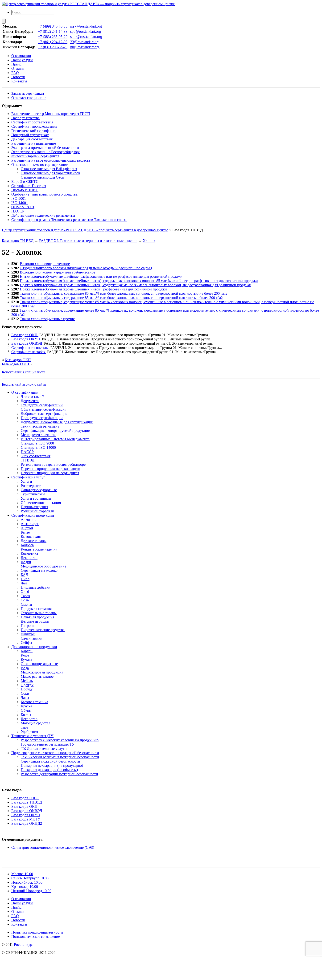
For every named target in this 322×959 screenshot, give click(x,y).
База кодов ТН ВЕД (17, 241)
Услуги (26, 481)
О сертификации (24, 392)
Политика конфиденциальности (37, 932)
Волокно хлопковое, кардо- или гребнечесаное (57, 272)
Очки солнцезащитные (39, 664)
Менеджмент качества (38, 435)
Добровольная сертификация (44, 414)
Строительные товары (39, 613)
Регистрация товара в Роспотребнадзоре (53, 464)
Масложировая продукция (42, 672)
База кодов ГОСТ (16, 364)
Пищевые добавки (35, 587)
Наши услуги (22, 60)
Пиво (25, 579)
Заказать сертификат (27, 93)
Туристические (33, 494)
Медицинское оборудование (43, 566)
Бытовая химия (33, 537)
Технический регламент (40, 426)
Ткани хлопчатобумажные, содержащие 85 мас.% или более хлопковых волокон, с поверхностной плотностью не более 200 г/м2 (123, 293)
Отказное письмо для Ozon (42, 177)
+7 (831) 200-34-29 (52, 47)
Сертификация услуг (28, 477)
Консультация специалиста (23, 372)
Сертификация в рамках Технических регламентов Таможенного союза (69, 220)
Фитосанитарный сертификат (35, 156)
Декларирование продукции (34, 647)
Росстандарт (23, 945)
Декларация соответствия (32, 139)
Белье (25, 532)
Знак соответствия (35, 456)
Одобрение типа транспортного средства (44, 194)
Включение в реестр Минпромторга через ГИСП (50, 114)
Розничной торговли (37, 511)
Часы (25, 698)
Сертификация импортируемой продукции (55, 430)
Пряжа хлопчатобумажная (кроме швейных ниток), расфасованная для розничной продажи (93, 289)
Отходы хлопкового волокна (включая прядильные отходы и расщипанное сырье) (86, 268)
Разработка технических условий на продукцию (60, 740)
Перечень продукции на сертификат (50, 473)
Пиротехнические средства (43, 630)
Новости (18, 77)
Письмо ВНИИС (24, 190)
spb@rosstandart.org (85, 31)
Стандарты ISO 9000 (37, 443)
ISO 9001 (18, 198)
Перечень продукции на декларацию (50, 469)
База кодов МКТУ (25, 819)
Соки (25, 693)
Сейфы (26, 643)
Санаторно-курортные (39, 490)
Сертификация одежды (30, 348)
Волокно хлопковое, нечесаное (45, 264)
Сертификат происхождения (34, 126)
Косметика (29, 553)
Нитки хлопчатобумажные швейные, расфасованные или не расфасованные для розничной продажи (101, 276)
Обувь (26, 710)
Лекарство (29, 558)
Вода (25, 668)
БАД (24, 575)
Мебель (27, 681)
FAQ (15, 73)
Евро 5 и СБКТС (24, 182)
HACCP (17, 211)
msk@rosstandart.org (86, 26)
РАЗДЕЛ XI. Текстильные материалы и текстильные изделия (88, 241)
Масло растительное (37, 676)
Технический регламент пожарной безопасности (60, 757)
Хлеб (25, 592)
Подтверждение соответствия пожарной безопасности (55, 753)
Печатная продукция (37, 617)
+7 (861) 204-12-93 (52, 42)
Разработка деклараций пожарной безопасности (59, 774)
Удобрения (29, 732)
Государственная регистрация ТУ (47, 744)
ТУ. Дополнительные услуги (44, 749)
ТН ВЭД (27, 460)
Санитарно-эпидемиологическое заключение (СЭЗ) (52, 847)
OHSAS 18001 (22, 207)
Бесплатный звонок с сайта (24, 384)
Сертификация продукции (32, 515)
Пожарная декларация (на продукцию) (52, 765)
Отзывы (17, 68)
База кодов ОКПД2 (26, 823)
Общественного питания (41, 503)
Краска (26, 706)
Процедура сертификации (42, 418)
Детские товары (33, 541)
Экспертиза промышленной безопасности (45, 148)
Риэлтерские (31, 486)
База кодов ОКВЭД (27, 343)
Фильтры (28, 634)
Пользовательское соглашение (35, 937)
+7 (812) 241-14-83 (52, 31)
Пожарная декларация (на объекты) (49, 770)
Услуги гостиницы (36, 498)
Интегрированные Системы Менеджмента (55, 439)
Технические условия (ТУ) (32, 736)
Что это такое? (32, 397)
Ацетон (27, 528)
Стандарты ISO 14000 (38, 447)
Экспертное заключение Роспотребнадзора (45, 152)
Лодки (26, 562)
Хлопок (149, 241)
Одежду (27, 685)
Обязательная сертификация (43, 409)
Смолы (26, 604)
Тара (24, 727)
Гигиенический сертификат (33, 131)
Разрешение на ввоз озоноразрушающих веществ (50, 160)
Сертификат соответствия (32, 122)
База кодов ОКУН (26, 339)
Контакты (19, 81)
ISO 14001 (19, 203)
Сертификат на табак (28, 352)
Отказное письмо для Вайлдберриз (49, 169)
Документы (30, 401)
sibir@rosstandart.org (86, 37)
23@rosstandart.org (84, 42)
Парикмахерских (34, 507)
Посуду (27, 689)
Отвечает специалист (28, 98)
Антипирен (30, 524)
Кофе (25, 655)
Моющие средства (35, 723)
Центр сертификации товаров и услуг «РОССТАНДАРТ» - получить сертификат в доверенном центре (85, 230)
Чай (24, 583)
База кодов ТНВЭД (26, 802)
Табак (25, 596)
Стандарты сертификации (42, 405)
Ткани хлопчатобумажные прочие (47, 319)
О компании (21, 56)
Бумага (26, 659)
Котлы (26, 715)
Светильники (31, 638)
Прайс (16, 64)
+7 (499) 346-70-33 (53, 26)
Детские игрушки (35, 621)
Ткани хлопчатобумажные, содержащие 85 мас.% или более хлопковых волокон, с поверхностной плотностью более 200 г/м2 (121, 298)
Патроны (28, 626)
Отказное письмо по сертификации (39, 165)
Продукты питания (36, 609)
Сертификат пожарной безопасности (50, 761)
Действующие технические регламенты (43, 215)
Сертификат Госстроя (28, 186)
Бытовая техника (34, 702)
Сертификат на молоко (39, 570)
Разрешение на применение (33, 143)
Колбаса (27, 545)
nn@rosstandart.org (84, 47)
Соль (25, 600)
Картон (27, 651)
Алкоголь (28, 520)
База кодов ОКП (24, 335)
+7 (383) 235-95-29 (52, 37)
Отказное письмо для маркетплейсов (50, 173)
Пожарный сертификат (30, 135)
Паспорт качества (25, 118)
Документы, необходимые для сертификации (57, 422)
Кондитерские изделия (39, 549)
